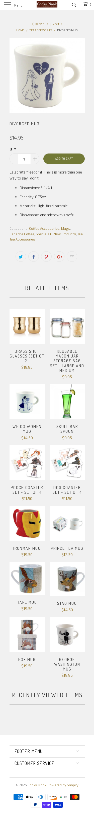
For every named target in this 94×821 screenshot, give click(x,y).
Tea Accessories (22, 239)
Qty (13, 149)
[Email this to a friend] (72, 256)
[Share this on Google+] (59, 256)
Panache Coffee (22, 234)
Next (56, 24)
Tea (80, 234)
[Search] (73, 5)
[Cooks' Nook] (47, 5)
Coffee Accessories (44, 228)
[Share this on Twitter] (21, 256)
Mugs (65, 228)
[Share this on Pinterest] (46, 256)
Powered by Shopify (63, 785)
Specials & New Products (56, 234)
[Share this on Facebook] (33, 256)
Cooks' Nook (37, 785)
